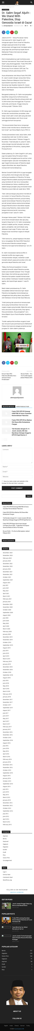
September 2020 (8, 612)
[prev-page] (3, 439)
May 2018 (6, 686)
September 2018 (8, 675)
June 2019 (6, 653)
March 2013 (6, 797)
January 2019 (7, 664)
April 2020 (6, 626)
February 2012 (7, 824)
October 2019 (7, 642)
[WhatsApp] (16, 32)
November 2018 (8, 669)
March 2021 (6, 596)
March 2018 (6, 691)
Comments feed (8, 877)
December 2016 (7, 732)
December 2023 (7, 553)
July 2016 (5, 746)
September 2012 (8, 811)
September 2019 (8, 645)
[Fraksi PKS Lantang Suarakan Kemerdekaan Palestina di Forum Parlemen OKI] (6, 920)
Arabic (11, 1025)
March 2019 (6, 659)
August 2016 (6, 743)
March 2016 (6, 756)
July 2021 (5, 585)
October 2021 (7, 577)
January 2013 (7, 800)
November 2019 (8, 640)
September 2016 (8, 740)
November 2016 (8, 735)
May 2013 (6, 794)
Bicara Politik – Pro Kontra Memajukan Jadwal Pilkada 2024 (26, 375)
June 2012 (6, 816)
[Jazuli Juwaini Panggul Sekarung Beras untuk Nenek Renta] (6, 906)
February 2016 (7, 759)
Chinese (17, 1025)
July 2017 (5, 713)
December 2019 (7, 637)
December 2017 (7, 699)
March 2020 (6, 629)
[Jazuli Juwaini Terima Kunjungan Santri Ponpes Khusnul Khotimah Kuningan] (6, 938)
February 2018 (7, 694)
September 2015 (8, 773)
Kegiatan (5, 847)
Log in (5, 872)
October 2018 (7, 672)
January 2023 (7, 561)
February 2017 (7, 727)
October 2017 (7, 705)
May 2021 (6, 591)
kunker (5, 849)
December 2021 (7, 572)
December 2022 (7, 563)
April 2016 (6, 754)
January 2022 (7, 569)
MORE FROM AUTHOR (22, 406)
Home (3, 7)
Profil (4, 852)
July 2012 (5, 814)
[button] (3, 2)
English (6, 1025)
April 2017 (6, 721)
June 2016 (6, 748)
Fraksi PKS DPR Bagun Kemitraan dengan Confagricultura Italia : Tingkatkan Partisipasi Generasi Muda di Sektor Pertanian (16, 525)
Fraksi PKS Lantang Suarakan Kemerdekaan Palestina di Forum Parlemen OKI (22, 919)
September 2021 (8, 580)
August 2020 (6, 615)
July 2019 (5, 650)
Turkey (28, 1025)
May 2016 (6, 751)
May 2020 (6, 623)
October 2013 (7, 781)
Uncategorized (10, 7)
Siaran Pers (6, 858)
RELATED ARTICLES (8, 406)
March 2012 (6, 822)
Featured (5, 841)
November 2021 (8, 574)
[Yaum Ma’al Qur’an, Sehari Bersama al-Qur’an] (6, 929)
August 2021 (6, 582)
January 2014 (7, 778)
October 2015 (7, 770)
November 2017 (8, 702)
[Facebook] (3, 32)
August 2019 (6, 648)
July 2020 (5, 618)
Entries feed (6, 874)
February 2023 (7, 558)
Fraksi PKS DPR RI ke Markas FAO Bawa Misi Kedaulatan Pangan (22, 422)
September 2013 (8, 784)
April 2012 (6, 819)
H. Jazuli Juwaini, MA (19, 1029)
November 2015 (8, 767)
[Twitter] (8, 32)
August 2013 (6, 786)
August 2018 (6, 678)
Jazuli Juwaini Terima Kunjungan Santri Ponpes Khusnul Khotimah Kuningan (22, 937)
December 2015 (7, 765)
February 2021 (7, 599)
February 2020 (7, 631)
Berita (5, 839)
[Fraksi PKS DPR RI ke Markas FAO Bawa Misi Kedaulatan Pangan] (6, 422)
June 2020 (6, 620)
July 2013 (5, 789)
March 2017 (6, 724)
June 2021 (6, 588)
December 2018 (7, 667)
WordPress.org (7, 880)
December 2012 (7, 803)
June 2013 (6, 792)
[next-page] (6, 439)
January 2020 (7, 634)
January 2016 (7, 762)
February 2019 (7, 661)
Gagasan (5, 844)
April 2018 (6, 688)
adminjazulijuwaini (8, 25)
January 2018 (7, 697)
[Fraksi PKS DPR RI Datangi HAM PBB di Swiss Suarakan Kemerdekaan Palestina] (6, 413)
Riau (4, 855)
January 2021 (7, 601)
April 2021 (6, 593)
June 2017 (6, 716)
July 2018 (5, 680)
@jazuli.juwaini (17, 892)
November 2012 (8, 805)
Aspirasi (5, 836)
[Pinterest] (12, 32)
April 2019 (6, 656)
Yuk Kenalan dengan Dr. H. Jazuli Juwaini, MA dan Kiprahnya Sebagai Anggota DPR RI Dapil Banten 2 (17, 519)
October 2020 (7, 610)
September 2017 (8, 707)
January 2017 (7, 729)
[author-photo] (17, 395)
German (22, 1025)
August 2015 (6, 775)
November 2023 (8, 555)
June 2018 (6, 683)
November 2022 (8, 566)
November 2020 (8, 607)
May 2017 (6, 718)
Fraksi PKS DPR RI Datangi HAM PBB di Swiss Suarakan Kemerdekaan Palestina (21, 413)
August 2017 (6, 710)
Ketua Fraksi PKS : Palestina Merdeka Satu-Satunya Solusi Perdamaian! (9, 376)
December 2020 (7, 604)
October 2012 (7, 808)
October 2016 (7, 737)
